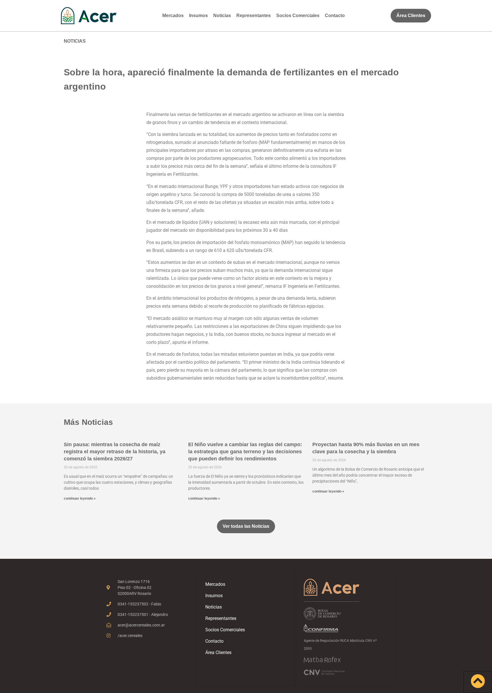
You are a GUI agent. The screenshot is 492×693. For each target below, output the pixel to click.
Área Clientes (218, 652)
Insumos (198, 15)
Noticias (222, 15)
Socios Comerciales (297, 15)
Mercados (173, 15)
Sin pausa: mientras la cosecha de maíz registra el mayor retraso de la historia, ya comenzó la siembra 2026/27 (114, 452)
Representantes (253, 15)
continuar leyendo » (80, 498)
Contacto (335, 15)
